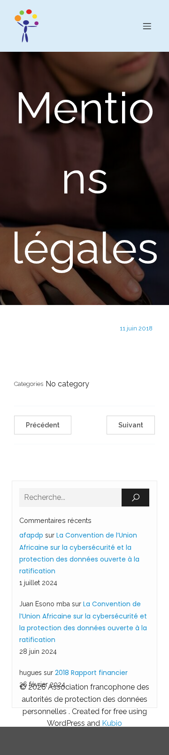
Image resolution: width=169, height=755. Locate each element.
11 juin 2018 (136, 328)
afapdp (31, 535)
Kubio (112, 723)
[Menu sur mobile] (147, 26)
